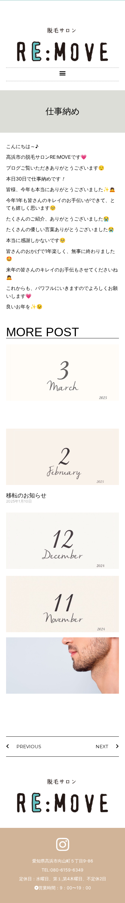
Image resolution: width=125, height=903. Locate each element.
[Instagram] (62, 844)
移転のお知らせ (26, 495)
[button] (63, 73)
